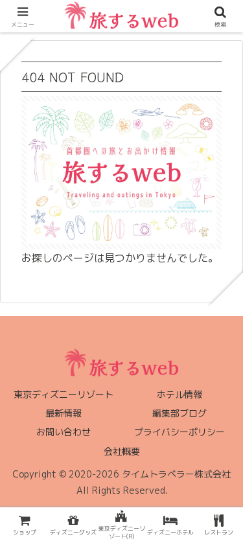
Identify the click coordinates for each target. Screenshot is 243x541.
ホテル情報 (179, 394)
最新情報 (63, 413)
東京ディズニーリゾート (63, 394)
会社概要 (122, 451)
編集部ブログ (179, 413)
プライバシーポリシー (179, 432)
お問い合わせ (63, 432)
